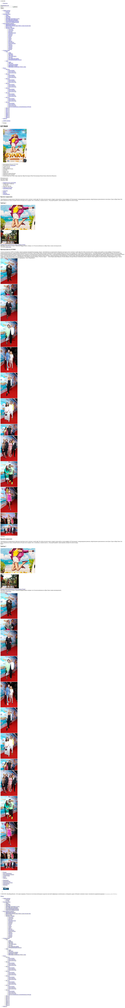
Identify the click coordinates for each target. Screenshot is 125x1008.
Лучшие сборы (6, 50)
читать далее (8, 247)
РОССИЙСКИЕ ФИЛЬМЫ (12, 19)
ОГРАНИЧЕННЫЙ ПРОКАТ (12, 21)
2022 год (8, 69)
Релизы (4, 872)
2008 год (8, 115)
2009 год (8, 113)
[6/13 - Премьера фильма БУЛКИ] (9, 397)
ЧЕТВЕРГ (8, 16)
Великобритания (12, 32)
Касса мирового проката (8, 23)
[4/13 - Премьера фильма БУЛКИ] (9, 346)
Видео (4, 191)
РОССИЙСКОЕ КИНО (13, 58)
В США (7, 12)
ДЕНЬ (7, 15)
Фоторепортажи (6, 881)
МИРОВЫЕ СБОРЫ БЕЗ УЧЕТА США (17, 66)
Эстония (10, 46)
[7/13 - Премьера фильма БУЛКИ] (9, 423)
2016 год (8, 97)
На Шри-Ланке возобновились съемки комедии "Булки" (13, 244)
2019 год (8, 83)
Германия (10, 34)
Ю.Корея (10, 48)
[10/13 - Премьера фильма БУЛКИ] (9, 486)
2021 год (8, 73)
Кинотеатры (6, 880)
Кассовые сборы (6, 14)
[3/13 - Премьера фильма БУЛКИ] (9, 320)
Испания (10, 35)
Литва (9, 39)
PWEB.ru (115, 894)
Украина (10, 44)
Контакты (5, 3)
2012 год (8, 110)
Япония (10, 49)
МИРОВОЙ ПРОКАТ (11, 24)
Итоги (4, 68)
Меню (2, 8)
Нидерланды (11, 42)
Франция (10, 45)
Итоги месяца (11, 70)
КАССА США (9, 27)
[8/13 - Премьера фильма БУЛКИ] (9, 435)
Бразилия (10, 31)
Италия (10, 36)
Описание (5, 190)
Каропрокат (12, 165)
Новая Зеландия (11, 43)
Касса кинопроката (7, 873)
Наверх (2, 896)
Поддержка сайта (109, 894)
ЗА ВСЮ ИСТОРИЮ (13, 64)
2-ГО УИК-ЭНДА (12, 56)
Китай (9, 37)
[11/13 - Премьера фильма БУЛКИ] (9, 512)
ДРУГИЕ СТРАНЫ (10, 28)
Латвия (10, 38)
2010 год (8, 112)
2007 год (8, 116)
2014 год (8, 107)
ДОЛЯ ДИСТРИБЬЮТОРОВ (12, 22)
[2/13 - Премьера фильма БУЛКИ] (9, 295)
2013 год (8, 109)
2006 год (8, 117)
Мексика (10, 41)
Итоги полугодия (12, 72)
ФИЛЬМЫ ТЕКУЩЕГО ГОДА (13, 18)
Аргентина (10, 30)
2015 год (8, 102)
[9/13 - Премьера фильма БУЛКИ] (9, 460)
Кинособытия (6, 883)
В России (8, 11)
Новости (5, 118)
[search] (15, 7)
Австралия (10, 29)
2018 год (8, 88)
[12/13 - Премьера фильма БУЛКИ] (9, 523)
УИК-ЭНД (8, 17)
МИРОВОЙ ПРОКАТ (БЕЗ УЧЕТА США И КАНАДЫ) (18, 25)
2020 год (8, 78)
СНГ (7, 51)
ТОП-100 (10, 57)
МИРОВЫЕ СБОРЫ (13, 65)
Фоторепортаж (6, 194)
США (7, 61)
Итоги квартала (11, 71)
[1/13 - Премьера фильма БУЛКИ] (9, 283)
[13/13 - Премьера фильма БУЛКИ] (9, 535)
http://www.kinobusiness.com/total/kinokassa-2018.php (19, 106)
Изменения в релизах (8, 882)
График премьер (6, 10)
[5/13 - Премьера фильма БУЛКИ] (9, 372)
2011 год (8, 111)
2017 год (8, 92)
